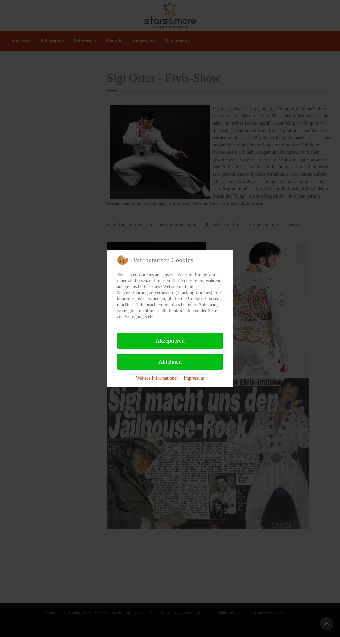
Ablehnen (170, 361)
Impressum (194, 378)
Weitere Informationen (157, 378)
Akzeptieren (170, 340)
